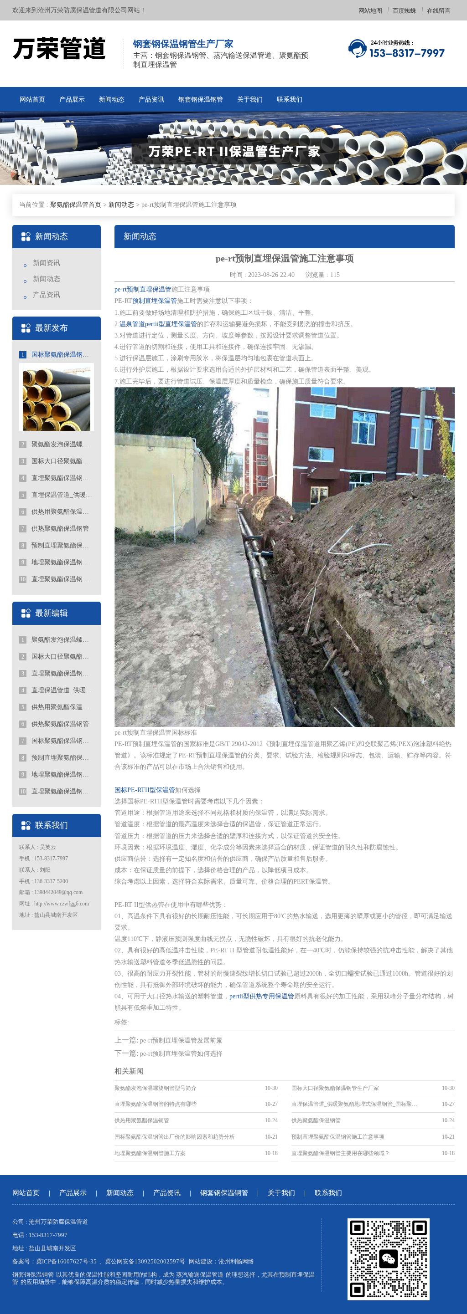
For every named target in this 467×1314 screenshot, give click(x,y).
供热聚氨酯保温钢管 (55, 528)
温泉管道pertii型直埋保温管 (158, 324)
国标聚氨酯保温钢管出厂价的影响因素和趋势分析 (57, 354)
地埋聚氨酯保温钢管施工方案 (57, 562)
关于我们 (250, 99)
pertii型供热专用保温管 (261, 996)
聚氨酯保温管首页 (75, 204)
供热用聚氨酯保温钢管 (57, 511)
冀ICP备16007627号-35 (66, 1261)
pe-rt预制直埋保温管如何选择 (181, 1053)
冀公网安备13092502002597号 (145, 1261)
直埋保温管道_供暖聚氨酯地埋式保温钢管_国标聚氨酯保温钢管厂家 (57, 494)
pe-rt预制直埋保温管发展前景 (181, 1040)
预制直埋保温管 (154, 300)
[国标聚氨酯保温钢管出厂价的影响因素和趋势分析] (56, 396)
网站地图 (370, 10)
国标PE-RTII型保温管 (144, 790)
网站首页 (32, 99)
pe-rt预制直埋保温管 (142, 289)
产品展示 (72, 99)
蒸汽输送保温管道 (199, 1274)
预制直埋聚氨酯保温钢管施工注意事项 (57, 545)
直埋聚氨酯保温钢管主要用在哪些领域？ (57, 579)
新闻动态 (112, 99)
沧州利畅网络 (236, 1261)
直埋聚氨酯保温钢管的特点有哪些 (57, 478)
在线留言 (439, 10)
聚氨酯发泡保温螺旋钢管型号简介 (57, 444)
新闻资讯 (46, 262)
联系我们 (289, 99)
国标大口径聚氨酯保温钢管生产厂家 (57, 461)
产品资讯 (151, 99)
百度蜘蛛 (404, 10)
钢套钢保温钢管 (200, 99)
